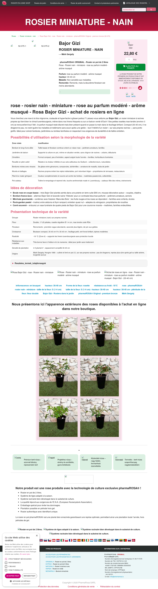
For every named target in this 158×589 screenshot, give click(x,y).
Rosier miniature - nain (28, 36)
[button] (21, 581)
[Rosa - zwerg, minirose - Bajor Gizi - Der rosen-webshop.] (53, 540)
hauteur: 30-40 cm (53, 285)
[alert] (21, 560)
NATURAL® (58, 566)
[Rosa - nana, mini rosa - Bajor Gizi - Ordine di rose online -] (62, 540)
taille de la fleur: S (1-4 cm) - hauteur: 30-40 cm (87, 289)
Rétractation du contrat (110, 586)
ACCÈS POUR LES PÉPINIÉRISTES (58, 554)
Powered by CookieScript (21, 584)
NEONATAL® (57, 571)
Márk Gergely (128, 293)
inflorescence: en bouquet (28, 285)
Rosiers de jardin (40, 3)
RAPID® (54, 569)
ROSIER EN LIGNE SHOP (20, 3)
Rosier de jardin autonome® (80, 3)
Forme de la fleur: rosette (78, 285)
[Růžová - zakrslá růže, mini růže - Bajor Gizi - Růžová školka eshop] (49, 540)
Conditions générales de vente (81, 586)
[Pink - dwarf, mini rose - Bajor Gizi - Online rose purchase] (41, 540)
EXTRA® (57, 564)
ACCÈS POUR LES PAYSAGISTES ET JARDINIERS (63, 557)
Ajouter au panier (131, 67)
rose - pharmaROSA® (132, 285)
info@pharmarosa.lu (117, 576)
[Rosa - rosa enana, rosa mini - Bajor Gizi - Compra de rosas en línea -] (79, 540)
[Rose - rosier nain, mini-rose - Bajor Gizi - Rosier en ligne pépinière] (70, 540)
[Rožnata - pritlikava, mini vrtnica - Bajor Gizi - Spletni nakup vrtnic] (45, 540)
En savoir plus (25, 554)
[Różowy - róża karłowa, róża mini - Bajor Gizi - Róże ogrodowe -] (66, 540)
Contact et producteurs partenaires (106, 3)
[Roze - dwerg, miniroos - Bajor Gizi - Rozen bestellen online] (74, 540)
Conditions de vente (57, 3)
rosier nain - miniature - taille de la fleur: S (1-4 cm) (38, 289)
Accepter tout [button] (13, 576)
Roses (14, 36)
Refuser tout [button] (29, 576)
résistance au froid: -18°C (106, 285)
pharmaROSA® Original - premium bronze (98, 293)
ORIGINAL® (58, 562)
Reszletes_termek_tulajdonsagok (30, 263)
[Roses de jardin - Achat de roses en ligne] (151, 9)
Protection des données (48, 586)
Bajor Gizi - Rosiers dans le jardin (58, 293)
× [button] (37, 536)
